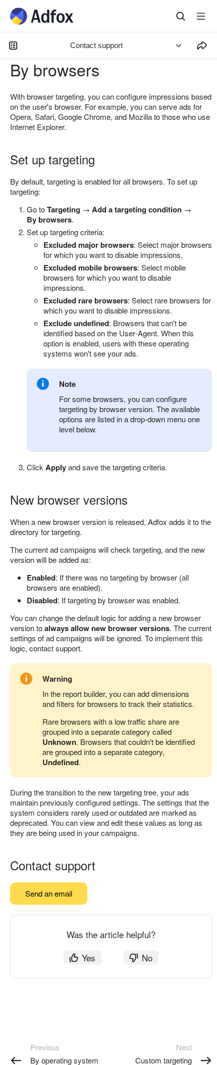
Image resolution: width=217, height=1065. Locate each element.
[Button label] (201, 16)
